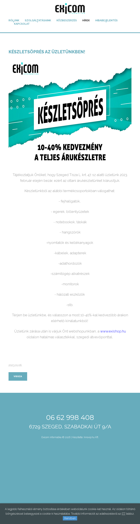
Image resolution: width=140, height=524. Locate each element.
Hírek (86, 20)
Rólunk (14, 20)
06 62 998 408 (70, 417)
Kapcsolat (22, 23)
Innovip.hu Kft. (91, 437)
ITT (123, 513)
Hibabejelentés (106, 20)
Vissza (18, 376)
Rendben (70, 518)
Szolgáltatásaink (38, 20)
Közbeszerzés (67, 20)
